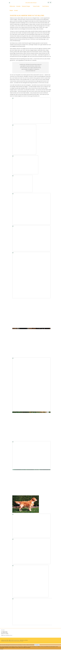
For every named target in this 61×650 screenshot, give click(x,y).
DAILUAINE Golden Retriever (14, 640)
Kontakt (22, 641)
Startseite (2, 641)
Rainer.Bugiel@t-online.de (8, 635)
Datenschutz (11, 641)
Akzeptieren (37, 644)
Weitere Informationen (30, 644)
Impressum (7, 641)
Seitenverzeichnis (17, 641)
